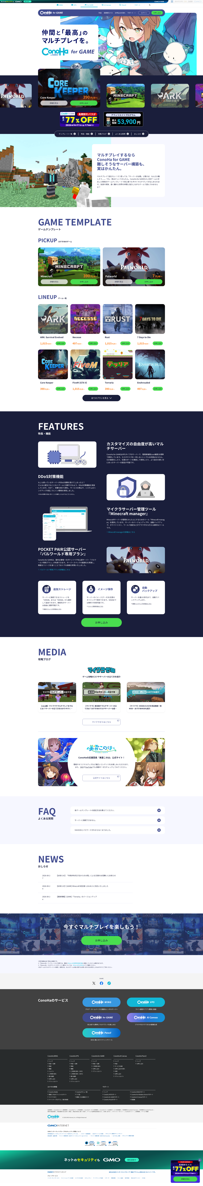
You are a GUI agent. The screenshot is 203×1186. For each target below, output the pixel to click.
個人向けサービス (135, 1178)
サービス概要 (144, 1111)
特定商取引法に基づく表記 (64, 1111)
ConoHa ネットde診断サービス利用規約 (110, 1110)
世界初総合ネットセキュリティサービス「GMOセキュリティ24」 (63, 1133)
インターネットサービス (53, 1178)
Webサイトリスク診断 (98, 1133)
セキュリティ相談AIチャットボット (114, 1133)
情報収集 (113, 1178)
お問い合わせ (106, 1111)
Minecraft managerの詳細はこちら (121, 532)
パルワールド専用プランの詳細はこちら (55, 569)
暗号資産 (127, 1178)
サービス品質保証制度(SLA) (94, 1111)
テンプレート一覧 (65, 134)
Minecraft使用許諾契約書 (75, 963)
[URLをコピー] (109, 983)
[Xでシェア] (94, 983)
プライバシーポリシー (118, 1111)
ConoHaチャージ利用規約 (76, 1110)
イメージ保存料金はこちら (95, 606)
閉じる (200, 1160)
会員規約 (50, 1110)
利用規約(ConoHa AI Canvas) (130, 1110)
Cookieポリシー (129, 1111)
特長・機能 (85, 134)
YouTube (88, 767)
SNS (82, 767)
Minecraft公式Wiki (78, 965)
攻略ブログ (102, 134)
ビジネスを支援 (79, 1178)
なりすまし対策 (116, 1136)
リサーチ (107, 1178)
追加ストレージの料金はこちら (52, 609)
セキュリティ (88, 1178)
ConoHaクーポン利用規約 (91, 1110)
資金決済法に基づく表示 (79, 1111)
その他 (143, 1178)
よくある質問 (120, 134)
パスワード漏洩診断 (85, 1133)
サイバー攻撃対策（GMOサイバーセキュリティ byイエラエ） (73, 1136)
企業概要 (137, 1111)
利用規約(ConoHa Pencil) (146, 1110)
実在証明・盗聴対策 (52, 1136)
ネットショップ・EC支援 (67, 1178)
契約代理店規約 (52, 1111)
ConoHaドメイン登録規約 (61, 1110)
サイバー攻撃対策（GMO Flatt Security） (100, 1136)
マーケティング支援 (98, 1178)
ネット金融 (120, 1178)
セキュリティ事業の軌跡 (128, 1135)
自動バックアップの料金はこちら (141, 604)
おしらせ (137, 134)
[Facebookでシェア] (101, 983)
